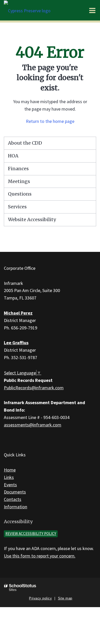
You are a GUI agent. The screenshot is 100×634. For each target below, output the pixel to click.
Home (10, 470)
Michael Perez (18, 313)
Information (15, 507)
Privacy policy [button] (40, 598)
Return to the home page (50, 121)
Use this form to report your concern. (39, 556)
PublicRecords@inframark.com (34, 388)
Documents (15, 492)
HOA (13, 156)
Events (10, 485)
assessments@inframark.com (32, 425)
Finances (18, 168)
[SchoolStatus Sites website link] (20, 587)
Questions (20, 194)
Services (17, 207)
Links (9, 477)
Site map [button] (65, 598)
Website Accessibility (32, 219)
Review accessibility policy (30, 533)
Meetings (19, 181)
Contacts (12, 499)
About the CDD (25, 143)
